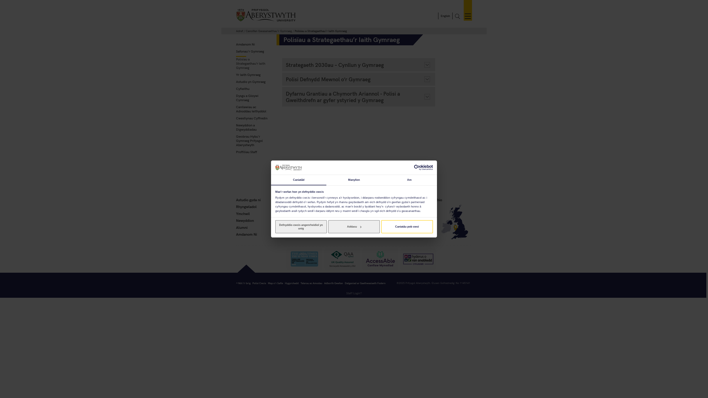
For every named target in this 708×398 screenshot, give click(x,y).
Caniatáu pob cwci (407, 226)
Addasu (352, 226)
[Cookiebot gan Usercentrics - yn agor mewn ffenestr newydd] (417, 167)
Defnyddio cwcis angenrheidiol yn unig (301, 226)
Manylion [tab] (354, 179)
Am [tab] (409, 179)
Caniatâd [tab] (299, 179)
